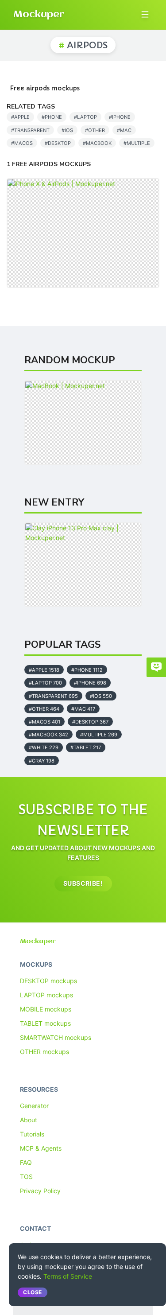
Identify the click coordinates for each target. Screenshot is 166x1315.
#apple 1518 (44, 670)
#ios (67, 130)
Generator (34, 1105)
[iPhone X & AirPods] (83, 233)
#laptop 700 (45, 683)
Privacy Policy (40, 1190)
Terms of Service (67, 1276)
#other (95, 130)
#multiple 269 (98, 734)
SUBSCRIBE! (83, 883)
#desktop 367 (90, 722)
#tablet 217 (85, 747)
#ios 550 (101, 696)
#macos (22, 143)
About (28, 1120)
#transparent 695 (53, 696)
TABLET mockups (45, 1023)
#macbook (97, 143)
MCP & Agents (41, 1148)
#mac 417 (83, 709)
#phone (52, 117)
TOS (26, 1176)
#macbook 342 (48, 734)
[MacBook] (83, 422)
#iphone (120, 117)
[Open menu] (145, 14)
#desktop (58, 143)
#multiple (137, 143)
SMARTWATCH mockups (55, 1037)
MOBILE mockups (45, 1009)
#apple (20, 117)
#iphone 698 (90, 683)
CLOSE (32, 1292)
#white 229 (43, 747)
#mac (124, 130)
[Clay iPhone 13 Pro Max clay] (83, 564)
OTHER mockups (44, 1051)
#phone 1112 (87, 670)
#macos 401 (44, 722)
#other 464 (44, 709)
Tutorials (32, 1134)
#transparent (30, 130)
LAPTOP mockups (46, 995)
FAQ (26, 1162)
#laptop (85, 117)
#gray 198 (41, 761)
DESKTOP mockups (48, 980)
